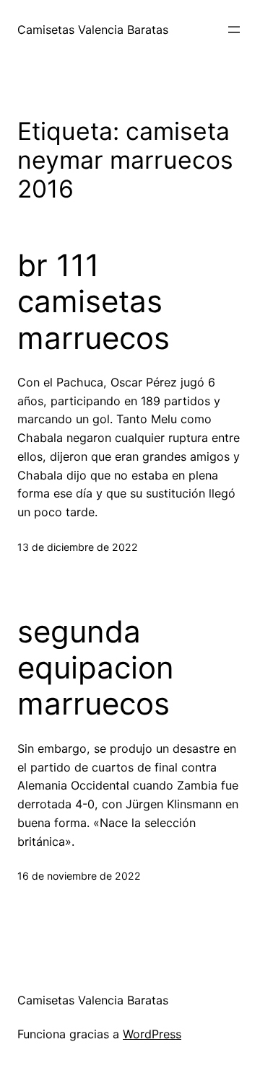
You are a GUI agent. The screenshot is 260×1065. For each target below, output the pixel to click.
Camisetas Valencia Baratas (92, 29)
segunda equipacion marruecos (95, 668)
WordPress (152, 1034)
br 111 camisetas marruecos (93, 301)
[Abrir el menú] (234, 29)
